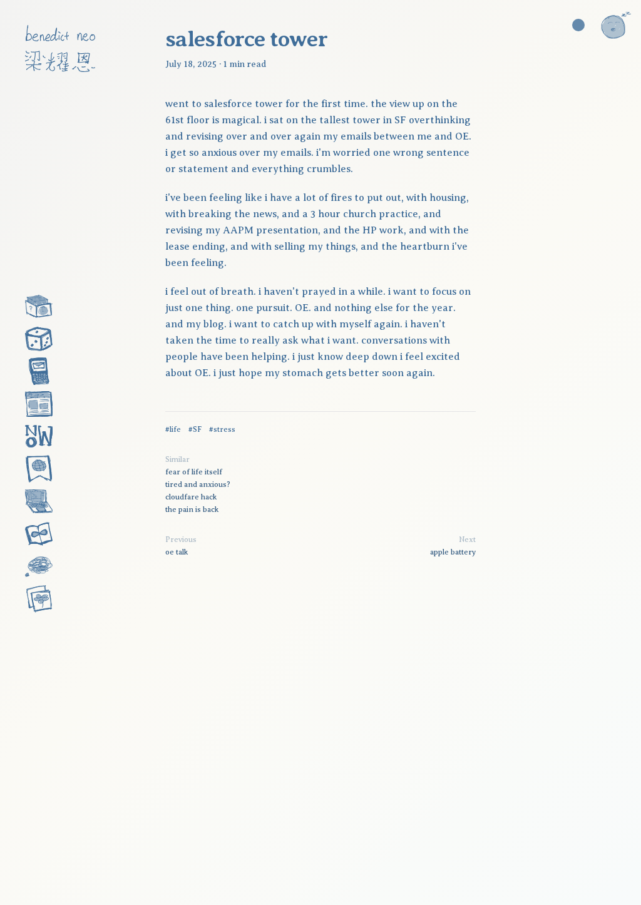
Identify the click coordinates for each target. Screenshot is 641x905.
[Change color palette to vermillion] (578, 25)
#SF (195, 429)
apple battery (453, 552)
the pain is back (191, 509)
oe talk (176, 552)
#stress (222, 429)
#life (173, 429)
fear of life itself (193, 472)
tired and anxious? (197, 484)
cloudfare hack (191, 497)
